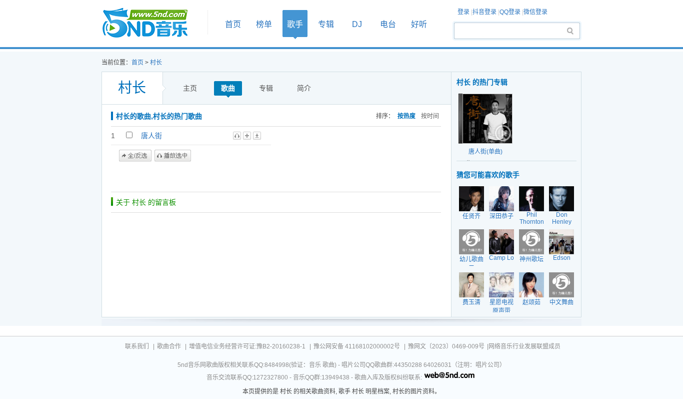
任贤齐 (471, 216)
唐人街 (151, 136)
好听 (419, 24)
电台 (388, 24)
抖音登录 (484, 12)
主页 (190, 88)
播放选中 (172, 156)
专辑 (326, 24)
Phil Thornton (532, 218)
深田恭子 (502, 216)
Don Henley (562, 218)
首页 (152, 23)
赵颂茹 (531, 302)
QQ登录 (510, 12)
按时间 (430, 116)
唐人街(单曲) (485, 151)
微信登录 (536, 12)
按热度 (407, 116)
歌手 (295, 24)
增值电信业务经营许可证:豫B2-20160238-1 (247, 346)
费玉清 (471, 302)
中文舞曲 (562, 302)
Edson (561, 257)
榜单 (264, 24)
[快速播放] (502, 133)
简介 (304, 88)
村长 (156, 62)
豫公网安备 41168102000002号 (357, 346)
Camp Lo (501, 257)
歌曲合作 (169, 346)
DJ (357, 24)
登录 (464, 12)
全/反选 (135, 156)
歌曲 (228, 88)
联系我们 (137, 346)
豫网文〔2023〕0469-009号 (446, 346)
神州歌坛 (532, 259)
